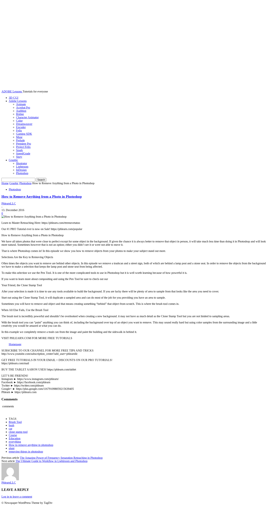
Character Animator (27, 117)
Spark (19, 150)
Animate (21, 104)
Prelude (20, 140)
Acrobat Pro (23, 107)
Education (14, 438)
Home (5, 183)
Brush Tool (15, 422)
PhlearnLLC (8, 203)
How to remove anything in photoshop (31, 445)
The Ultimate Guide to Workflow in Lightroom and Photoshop (51, 461)
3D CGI (13, 97)
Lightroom (22, 166)
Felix (19, 130)
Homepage (15, 344)
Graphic (13, 160)
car (10, 428)
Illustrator (21, 163)
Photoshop (22, 173)
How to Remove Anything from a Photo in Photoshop (41, 196)
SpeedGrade (23, 153)
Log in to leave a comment (16, 496)
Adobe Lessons (18, 101)
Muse (19, 137)
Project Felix (23, 146)
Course (13, 435)
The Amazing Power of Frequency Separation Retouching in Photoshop (61, 457)
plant (11, 448)
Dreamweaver (24, 123)
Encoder (21, 127)
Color (19, 120)
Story (19, 156)
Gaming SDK (24, 133)
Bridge (20, 114)
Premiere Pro (23, 143)
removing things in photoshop (26, 451)
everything (15, 441)
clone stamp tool (18, 431)
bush (11, 425)
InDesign (21, 169)
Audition (21, 110)
